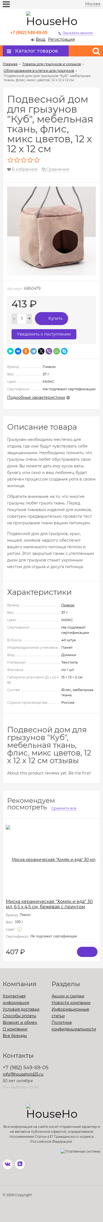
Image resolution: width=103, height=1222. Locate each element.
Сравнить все (63, 808)
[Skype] (64, 351)
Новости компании (71, 1002)
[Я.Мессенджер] (10, 351)
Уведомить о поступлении (44, 334)
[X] (41, 351)
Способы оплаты (19, 1015)
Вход (40, 39)
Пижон (67, 605)
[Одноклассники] (26, 351)
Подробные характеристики (36, 397)
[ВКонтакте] (18, 351)
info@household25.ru (23, 1074)
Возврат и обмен (20, 1022)
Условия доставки (21, 1009)
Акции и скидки (68, 996)
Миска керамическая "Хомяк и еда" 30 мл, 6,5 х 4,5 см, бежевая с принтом (49, 904)
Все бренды (15, 1035)
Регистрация (61, 39)
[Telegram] (33, 351)
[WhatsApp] (56, 351)
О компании (15, 1029)
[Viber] (49, 351)
